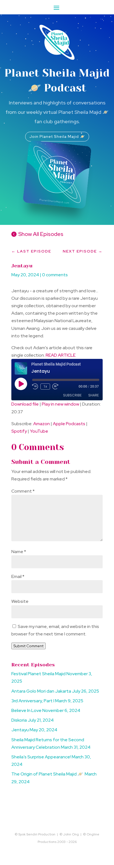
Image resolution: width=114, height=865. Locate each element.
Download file (25, 404)
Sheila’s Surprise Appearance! (41, 757)
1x (45, 386)
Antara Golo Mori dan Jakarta (41, 691)
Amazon (41, 424)
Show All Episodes (40, 234)
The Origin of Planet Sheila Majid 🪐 (47, 774)
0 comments (55, 275)
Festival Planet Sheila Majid (38, 674)
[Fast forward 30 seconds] (55, 386)
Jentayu (20, 730)
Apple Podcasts (69, 424)
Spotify (19, 431)
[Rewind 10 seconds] (35, 386)
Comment (23, 491)
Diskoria (19, 720)
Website (19, 601)
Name (18, 551)
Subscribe (72, 395)
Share (93, 395)
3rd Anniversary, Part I (32, 701)
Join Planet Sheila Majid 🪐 (57, 136)
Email (17, 576)
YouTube (39, 431)
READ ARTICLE (61, 355)
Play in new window (60, 404)
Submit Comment (28, 645)
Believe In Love (26, 710)
